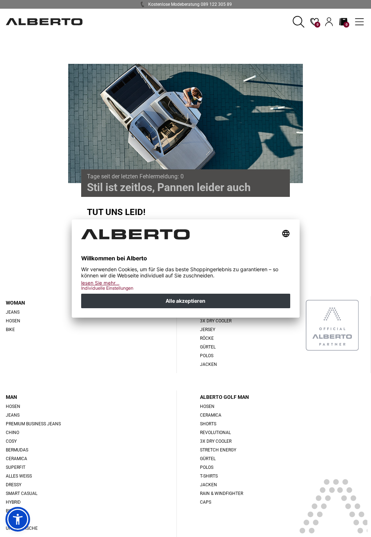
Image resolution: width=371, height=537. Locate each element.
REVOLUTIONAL (215, 432)
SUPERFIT (15, 467)
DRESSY (13, 484)
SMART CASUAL (21, 493)
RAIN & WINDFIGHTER (221, 493)
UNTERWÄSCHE (22, 528)
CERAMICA (16, 458)
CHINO (12, 432)
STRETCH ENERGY (218, 450)
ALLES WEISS (19, 476)
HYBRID (13, 502)
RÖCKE (207, 338)
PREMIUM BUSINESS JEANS (33, 423)
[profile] (329, 21)
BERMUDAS (17, 450)
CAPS (205, 502)
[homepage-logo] (44, 22)
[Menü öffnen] (359, 22)
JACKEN (208, 364)
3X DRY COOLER (216, 320)
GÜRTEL (208, 347)
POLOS (206, 355)
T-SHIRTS (209, 476)
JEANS (13, 415)
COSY (11, 441)
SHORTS (208, 423)
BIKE (10, 329)
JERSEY (207, 329)
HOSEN (13, 320)
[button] (298, 22)
